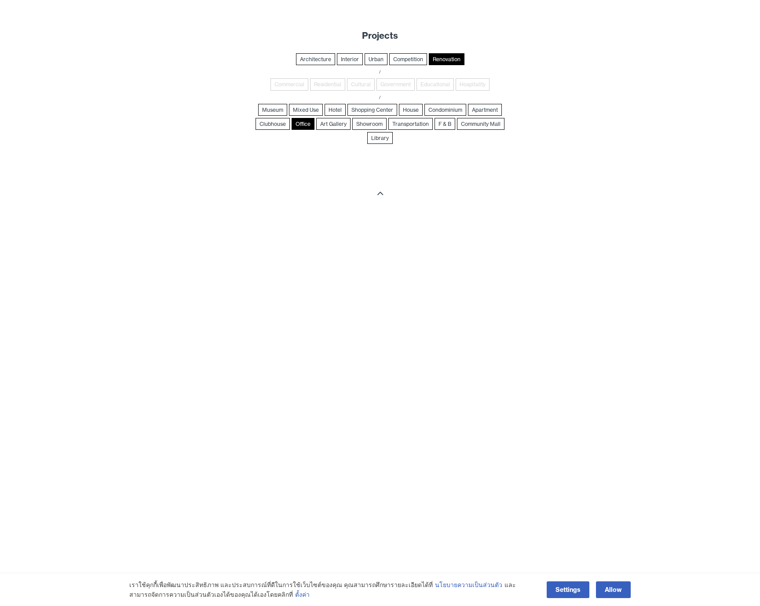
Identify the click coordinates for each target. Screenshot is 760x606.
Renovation (446, 59)
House (411, 110)
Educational (435, 84)
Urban (376, 59)
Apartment (485, 110)
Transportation (410, 124)
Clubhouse (272, 124)
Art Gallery (333, 124)
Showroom (369, 124)
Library (380, 138)
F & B (444, 124)
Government (395, 84)
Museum (272, 110)
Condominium (445, 110)
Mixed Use (306, 110)
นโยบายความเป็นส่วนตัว (468, 585)
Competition (408, 59)
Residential (327, 84)
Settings (568, 590)
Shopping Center (372, 110)
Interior (350, 59)
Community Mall (481, 124)
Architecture (315, 59)
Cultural (361, 84)
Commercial (289, 84)
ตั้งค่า (302, 595)
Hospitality (473, 84)
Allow (613, 590)
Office (303, 124)
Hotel (335, 110)
